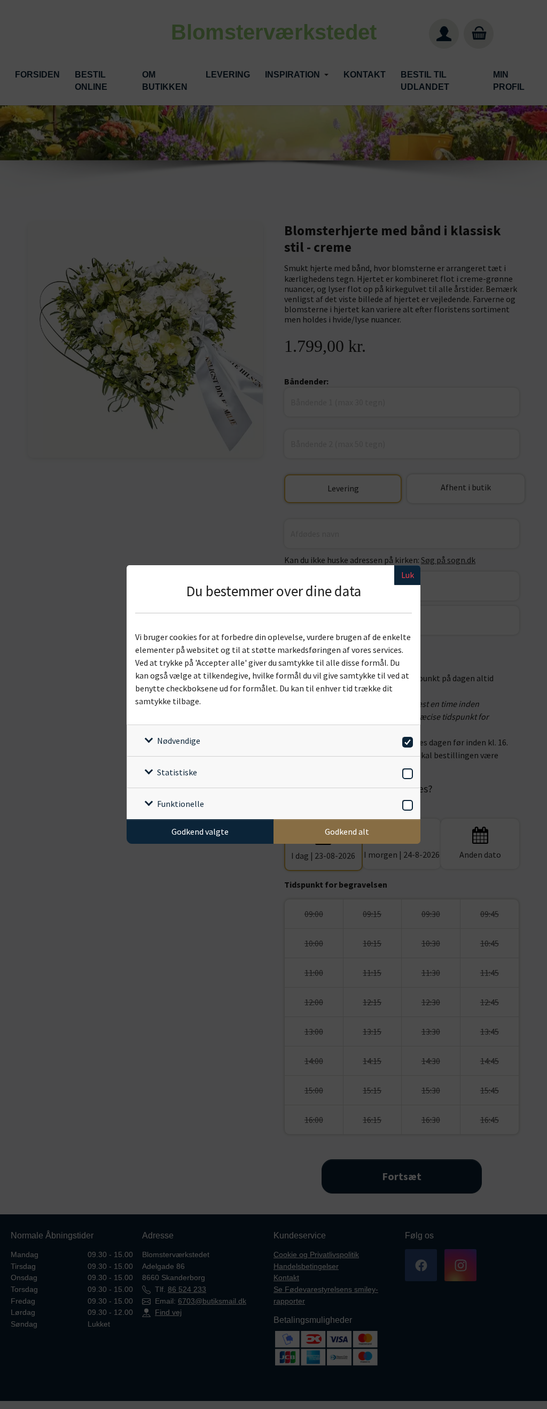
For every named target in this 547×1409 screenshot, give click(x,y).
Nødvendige (178, 740)
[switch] (405, 740)
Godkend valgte (200, 831)
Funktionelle (180, 803)
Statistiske (177, 772)
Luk (407, 574)
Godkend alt (347, 831)
